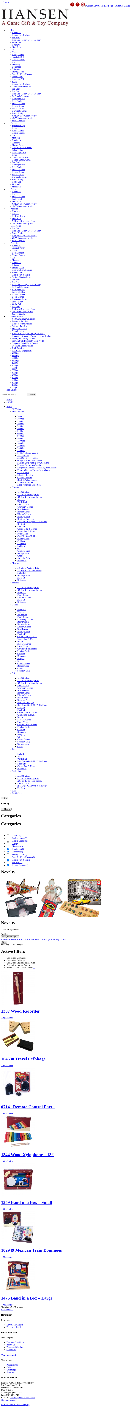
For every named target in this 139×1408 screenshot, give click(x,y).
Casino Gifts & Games (21, 86)
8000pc (15, 368)
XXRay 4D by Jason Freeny (24, 116)
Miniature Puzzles (19, 328)
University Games (19, 111)
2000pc (15, 380)
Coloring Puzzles (19, 326)
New (14, 791)
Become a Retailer (14, 1327)
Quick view (7, 1018)
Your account (8, 1354)
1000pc (15, 385)
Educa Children (18, 103)
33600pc (15, 355)
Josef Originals (18, 120)
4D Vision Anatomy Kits (22, 118)
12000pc (15, 363)
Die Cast (15, 91)
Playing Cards (18, 72)
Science (12, 189)
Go (13, 62)
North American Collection (23, 319)
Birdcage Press (18, 98)
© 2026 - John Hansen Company (15, 1404)
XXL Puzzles (17, 348)
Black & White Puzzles (22, 324)
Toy (10, 30)
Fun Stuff (16, 37)
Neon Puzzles (18, 331)
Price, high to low (58, 939)
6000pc (15, 370)
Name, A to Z (17, 939)
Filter (4, 942)
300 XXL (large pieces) (22, 350)
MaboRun (16, 47)
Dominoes (16, 67)
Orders (9, 1367)
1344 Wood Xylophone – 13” (27, 1154)
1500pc (15, 382)
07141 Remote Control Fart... (28, 1106)
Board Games (18, 108)
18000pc (15, 360)
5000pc (15, 373)
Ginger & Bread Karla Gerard (25, 343)
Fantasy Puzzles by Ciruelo (23, 338)
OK (4, 798)
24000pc (15, 358)
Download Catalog (15, 1325)
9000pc (15, 365)
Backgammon (18, 54)
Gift (10, 50)
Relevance (6, 939)
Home (9, 406)
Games (12, 123)
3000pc (15, 377)
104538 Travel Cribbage (23, 1058)
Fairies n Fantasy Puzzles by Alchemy (28, 333)
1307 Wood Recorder (20, 1011)
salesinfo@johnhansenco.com (22, 1397)
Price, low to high (10, 937)
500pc (14, 387)
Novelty (12, 243)
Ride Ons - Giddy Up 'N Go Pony (26, 40)
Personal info (12, 1365)
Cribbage (16, 69)
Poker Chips (17, 76)
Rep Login (108, 6)
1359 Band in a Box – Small (26, 1202)
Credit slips (11, 1370)
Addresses (11, 1372)
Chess (14, 52)
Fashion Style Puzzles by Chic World (28, 341)
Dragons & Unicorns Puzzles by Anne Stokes (31, 336)
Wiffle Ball (16, 42)
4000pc (15, 375)
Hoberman (16, 32)
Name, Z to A (29, 939)
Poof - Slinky (17, 113)
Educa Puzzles (15, 316)
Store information (8, 1400)
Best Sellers (12, 390)
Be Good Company (20, 96)
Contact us (11, 1349)
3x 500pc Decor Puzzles (22, 346)
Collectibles (14, 226)
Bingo (14, 81)
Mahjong (16, 64)
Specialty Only (18, 57)
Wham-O (16, 45)
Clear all (6, 809)
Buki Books (17, 101)
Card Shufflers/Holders (22, 74)
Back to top (7, 1309)
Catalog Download (94, 6)
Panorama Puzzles (20, 321)
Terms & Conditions (15, 1342)
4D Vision (16, 409)
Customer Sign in (122, 6)
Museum (12, 209)
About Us (11, 1345)
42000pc (15, 353)
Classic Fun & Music (21, 35)
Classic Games (18, 59)
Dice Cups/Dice (19, 79)
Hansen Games (18, 106)
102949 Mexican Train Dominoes (31, 1250)
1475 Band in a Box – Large (26, 1298)
